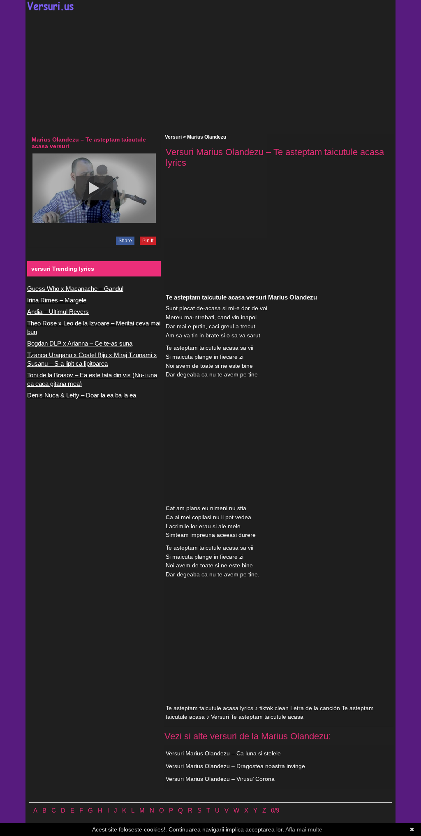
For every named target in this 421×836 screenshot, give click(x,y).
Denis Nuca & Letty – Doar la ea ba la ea (81, 395)
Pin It (147, 241)
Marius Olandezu (206, 137)
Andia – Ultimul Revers (58, 311)
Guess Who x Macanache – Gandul (75, 288)
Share (125, 241)
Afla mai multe (303, 829)
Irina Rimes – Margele (56, 300)
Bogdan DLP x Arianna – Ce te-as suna (79, 343)
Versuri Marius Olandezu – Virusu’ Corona (220, 779)
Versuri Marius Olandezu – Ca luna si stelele (223, 753)
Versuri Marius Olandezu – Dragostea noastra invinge (235, 766)
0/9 (275, 810)
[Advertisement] (210, 72)
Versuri (173, 137)
